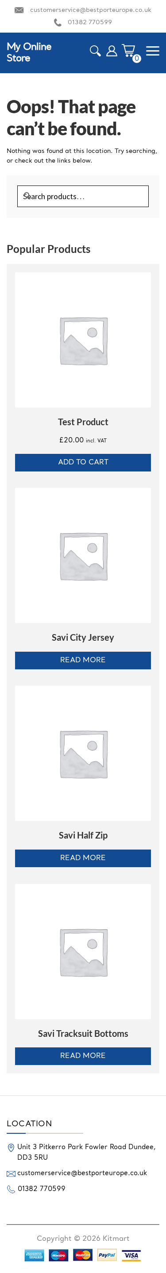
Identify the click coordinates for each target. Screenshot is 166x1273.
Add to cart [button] (83, 462)
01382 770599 (90, 22)
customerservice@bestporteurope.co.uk (90, 10)
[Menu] (152, 50)
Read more (83, 660)
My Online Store (29, 53)
